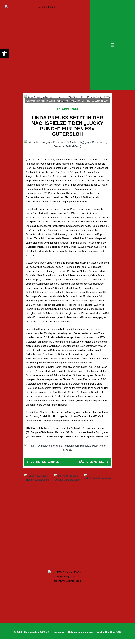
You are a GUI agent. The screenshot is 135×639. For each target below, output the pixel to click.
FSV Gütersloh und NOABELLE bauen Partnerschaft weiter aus (66, 555)
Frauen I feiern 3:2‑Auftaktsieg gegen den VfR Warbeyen (64, 513)
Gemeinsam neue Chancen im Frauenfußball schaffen (63, 529)
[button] (112, 45)
